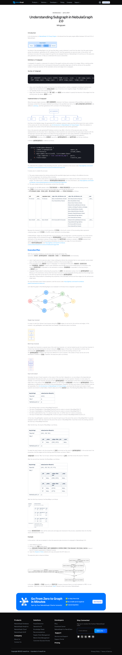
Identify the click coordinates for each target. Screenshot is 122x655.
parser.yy (35, 105)
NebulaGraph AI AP (20, 632)
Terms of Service (106, 651)
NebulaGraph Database (21, 623)
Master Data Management (41, 638)
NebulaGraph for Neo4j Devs (63, 629)
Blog (56, 623)
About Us (17, 639)
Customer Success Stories (41, 640)
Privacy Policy (95, 651)
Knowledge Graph (38, 629)
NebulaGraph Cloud (20, 629)
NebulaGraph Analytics (21, 626)
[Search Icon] (100, 2)
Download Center (60, 626)
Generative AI (37, 626)
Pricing (57, 643)
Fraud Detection (38, 623)
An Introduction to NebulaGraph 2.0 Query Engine (65, 125)
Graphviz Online (39, 552)
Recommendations (39, 632)
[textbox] (61, 79)
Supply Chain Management (41, 635)
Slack (54, 586)
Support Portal (59, 639)
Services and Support (61, 636)
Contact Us (17, 642)
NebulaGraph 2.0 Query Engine (47, 36)
